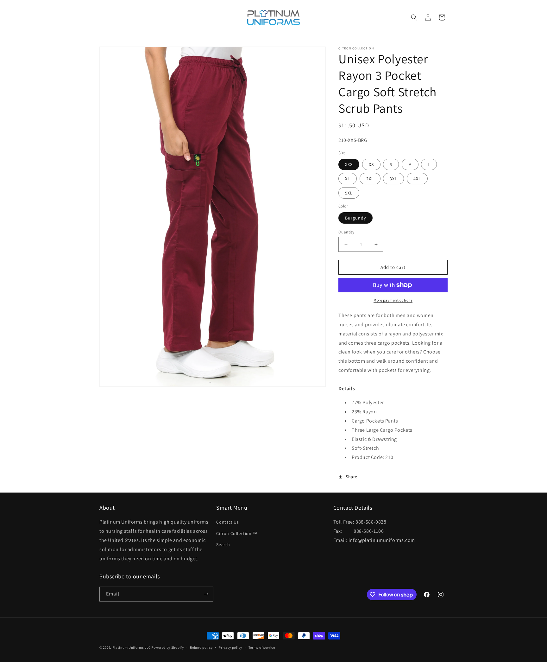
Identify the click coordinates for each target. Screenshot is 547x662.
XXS (349, 164)
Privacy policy (230, 647)
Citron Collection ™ (236, 533)
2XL (370, 178)
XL (347, 178)
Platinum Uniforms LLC (131, 647)
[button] (414, 17)
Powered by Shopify (167, 647)
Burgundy (355, 218)
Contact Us (227, 522)
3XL (393, 178)
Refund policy (201, 647)
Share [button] (351, 477)
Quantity (346, 232)
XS (371, 164)
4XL (417, 178)
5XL (349, 193)
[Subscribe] (206, 594)
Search (223, 544)
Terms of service (261, 647)
